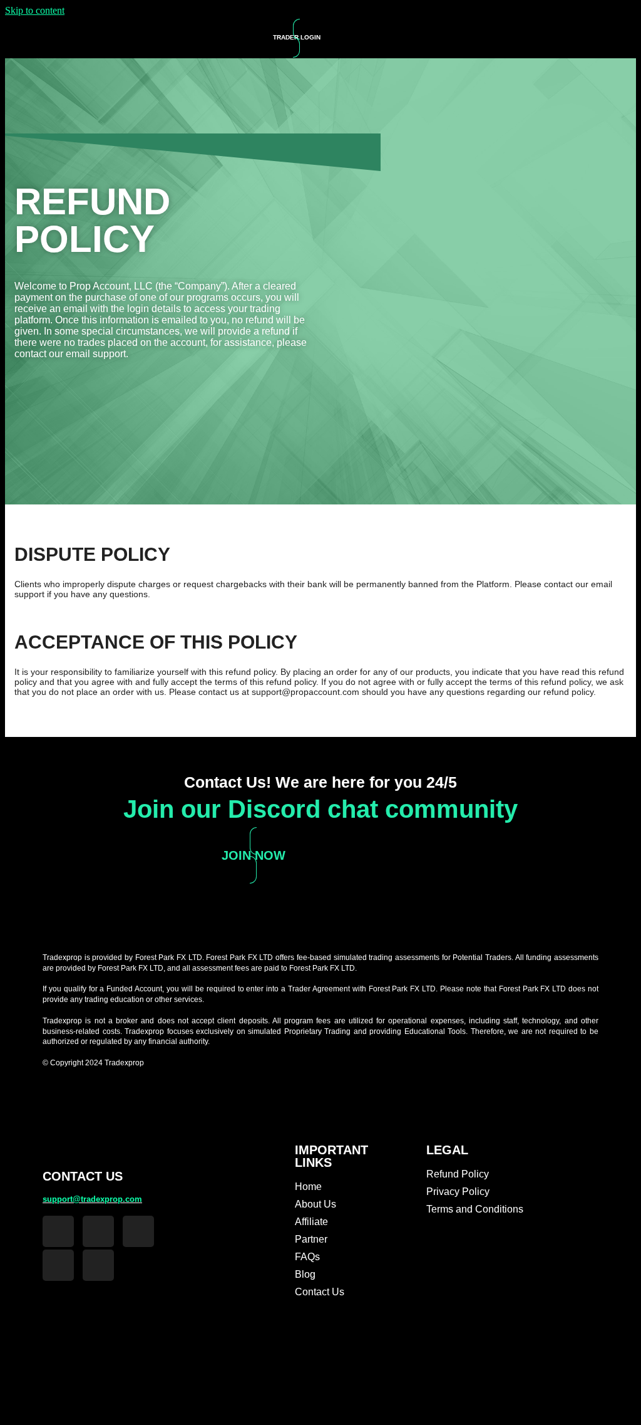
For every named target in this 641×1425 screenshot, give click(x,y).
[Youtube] (98, 1265)
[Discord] (58, 1265)
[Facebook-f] (58, 1231)
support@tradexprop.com (92, 1199)
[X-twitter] (138, 1231)
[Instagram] (98, 1231)
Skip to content (34, 10)
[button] (519, 37)
